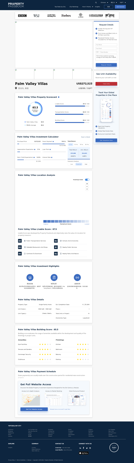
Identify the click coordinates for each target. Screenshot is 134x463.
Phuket (50, 436)
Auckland (10, 429)
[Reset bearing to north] (87, 189)
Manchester (71, 434)
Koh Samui (51, 432)
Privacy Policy (11, 460)
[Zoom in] (87, 183)
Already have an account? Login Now (60, 409)
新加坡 (30, 436)
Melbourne (11, 432)
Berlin (69, 429)
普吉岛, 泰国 (23, 88)
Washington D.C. (112, 436)
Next (95, 44)
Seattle (110, 434)
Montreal (90, 431)
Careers (34, 447)
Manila (30, 432)
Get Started (120, 6)
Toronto (90, 434)
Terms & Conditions (21, 460)
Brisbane (10, 431)
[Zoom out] (87, 186)
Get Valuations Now (106, 140)
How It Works (86, 6)
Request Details (106, 65)
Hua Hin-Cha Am (32, 431)
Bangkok (50, 429)
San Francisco (112, 432)
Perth (9, 434)
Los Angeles (111, 429)
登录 (108, 6)
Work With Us (35, 450)
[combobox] (98, 52)
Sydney (10, 436)
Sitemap (29, 460)
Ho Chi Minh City (32, 429)
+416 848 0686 (66, 447)
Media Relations (36, 449)
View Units (106, 83)
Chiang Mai (51, 431)
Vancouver (91, 436)
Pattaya (50, 434)
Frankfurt (70, 431)
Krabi (29, 434)
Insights (97, 6)
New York (111, 431)
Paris (69, 436)
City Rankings (74, 6)
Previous (12, 44)
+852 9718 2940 (67, 450)
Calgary (90, 429)
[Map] (53, 199)
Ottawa (90, 432)
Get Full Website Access (34, 409)
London (70, 432)
